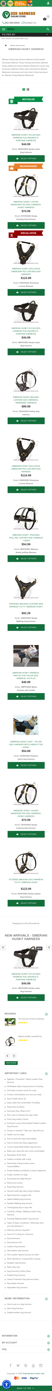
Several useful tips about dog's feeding (23, 1191)
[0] (45, 20)
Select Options (28, 159)
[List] (28, 89)
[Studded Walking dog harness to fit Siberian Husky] (26, 862)
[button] (47, 29)
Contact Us (30, 22)
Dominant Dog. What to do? (19, 1111)
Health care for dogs (15, 1134)
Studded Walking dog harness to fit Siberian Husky (26, 880)
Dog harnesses (13, 1238)
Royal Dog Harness (15, 1187)
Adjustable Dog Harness (17, 1287)
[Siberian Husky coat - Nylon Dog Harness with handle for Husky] (26, 725)
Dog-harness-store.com (34, 1373)
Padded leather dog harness (19, 1312)
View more (11, 1063)
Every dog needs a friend (17, 1119)
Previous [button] (7, 1056)
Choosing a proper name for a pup (21, 1090)
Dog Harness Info (14, 1242)
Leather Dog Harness (16, 1246)
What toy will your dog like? (18, 1230)
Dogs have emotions (15, 1107)
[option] (26, 974)
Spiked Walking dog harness (19, 1199)
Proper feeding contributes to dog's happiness (26, 1170)
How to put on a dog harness (19, 1304)
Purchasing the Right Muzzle (19, 1179)
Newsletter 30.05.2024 (16, 1155)
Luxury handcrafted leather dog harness (24, 1147)
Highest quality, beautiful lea (30, 1036)
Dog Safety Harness (15, 1283)
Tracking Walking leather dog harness (23, 1219)
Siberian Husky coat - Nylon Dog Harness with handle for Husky (26, 744)
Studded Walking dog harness (19, 1203)
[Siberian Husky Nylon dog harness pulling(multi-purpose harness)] (26, 311)
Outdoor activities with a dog (19, 1159)
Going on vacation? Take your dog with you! (25, 1130)
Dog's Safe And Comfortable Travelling (23, 1103)
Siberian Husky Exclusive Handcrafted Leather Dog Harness (26, 271)
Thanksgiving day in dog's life (19, 1207)
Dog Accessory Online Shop (19, 1271)
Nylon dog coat (13, 1267)
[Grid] (23, 89)
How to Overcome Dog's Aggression (22, 1143)
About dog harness (15, 1308)
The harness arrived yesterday (31, 1019)
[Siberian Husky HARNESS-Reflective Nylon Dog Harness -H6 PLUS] (26, 656)
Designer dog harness (16, 1263)
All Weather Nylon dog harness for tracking (25, 1086)
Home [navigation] (5, 45)
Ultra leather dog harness (18, 1250)
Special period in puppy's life (19, 1195)
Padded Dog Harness (16, 1275)
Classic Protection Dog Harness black (23, 1279)
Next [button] (14, 1056)
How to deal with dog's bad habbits (21, 1139)
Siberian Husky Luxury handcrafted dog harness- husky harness (26, 204)
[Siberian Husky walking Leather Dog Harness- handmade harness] (26, 380)
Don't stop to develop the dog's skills (22, 1115)
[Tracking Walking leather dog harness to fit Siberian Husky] (26, 587)
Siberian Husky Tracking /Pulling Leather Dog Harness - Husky (26, 538)
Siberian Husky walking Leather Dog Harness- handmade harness (26, 400)
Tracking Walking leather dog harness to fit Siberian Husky (26, 605)
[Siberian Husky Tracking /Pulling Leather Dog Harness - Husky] (26, 518)
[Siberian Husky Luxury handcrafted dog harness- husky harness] (26, 793)
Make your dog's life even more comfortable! (26, 1151)
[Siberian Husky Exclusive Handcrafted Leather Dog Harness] (26, 449)
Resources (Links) (14, 1183)
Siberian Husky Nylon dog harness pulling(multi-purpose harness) (25, 138)
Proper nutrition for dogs (17, 1175)
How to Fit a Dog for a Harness (20, 1234)
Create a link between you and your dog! (24, 1094)
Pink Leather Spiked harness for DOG (23, 1255)
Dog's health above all (16, 1099)
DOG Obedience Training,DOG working (23, 1259)
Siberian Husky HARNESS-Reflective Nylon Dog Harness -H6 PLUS (26, 675)
